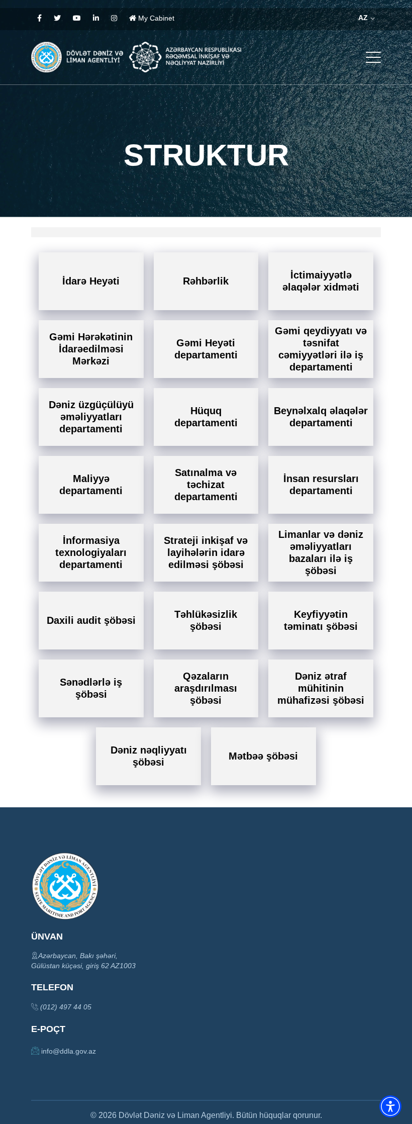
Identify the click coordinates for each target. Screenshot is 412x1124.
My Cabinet (155, 18)
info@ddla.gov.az (67, 1051)
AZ (364, 18)
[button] (390, 1106)
